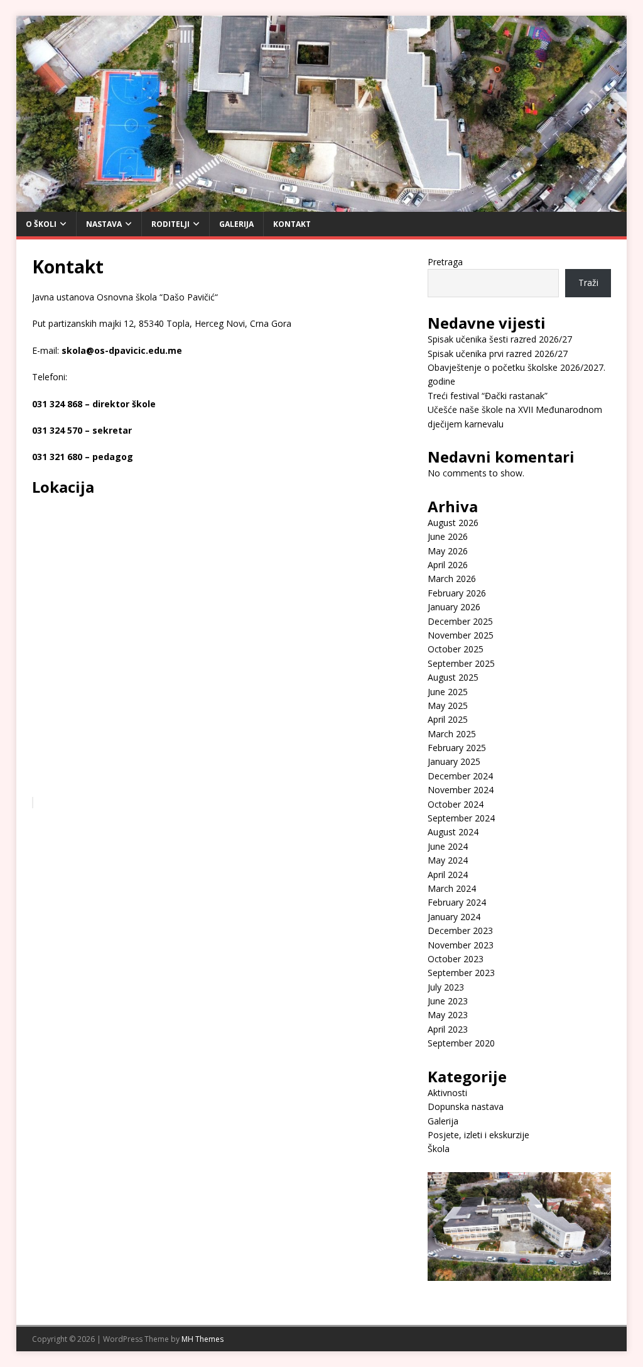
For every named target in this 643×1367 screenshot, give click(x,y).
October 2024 (456, 804)
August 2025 (453, 677)
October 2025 (456, 649)
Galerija (236, 224)
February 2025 (457, 748)
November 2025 (461, 635)
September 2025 (461, 663)
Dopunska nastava (466, 1106)
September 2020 (461, 1043)
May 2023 (448, 1015)
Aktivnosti (447, 1093)
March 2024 (452, 888)
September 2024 (461, 818)
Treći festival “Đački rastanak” (488, 396)
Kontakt (292, 224)
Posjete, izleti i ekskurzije (478, 1135)
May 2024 (448, 860)
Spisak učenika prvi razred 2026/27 (498, 354)
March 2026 (452, 579)
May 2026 (448, 551)
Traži (588, 282)
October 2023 (456, 959)
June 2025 (448, 692)
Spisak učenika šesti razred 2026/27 (500, 339)
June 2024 (448, 846)
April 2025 (448, 719)
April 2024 (448, 875)
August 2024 (453, 832)
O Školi (41, 224)
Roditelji (170, 224)
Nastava (104, 224)
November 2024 (461, 790)
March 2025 (452, 734)
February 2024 (457, 902)
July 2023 (446, 987)
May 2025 (448, 705)
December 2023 (460, 930)
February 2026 (457, 593)
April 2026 (448, 565)
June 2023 (448, 1001)
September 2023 (461, 973)
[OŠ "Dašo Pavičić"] (321, 204)
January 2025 (454, 761)
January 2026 (454, 607)
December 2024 (460, 776)
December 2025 (460, 621)
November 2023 (461, 945)
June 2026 (448, 536)
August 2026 (453, 523)
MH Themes (202, 1339)
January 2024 (454, 917)
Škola (439, 1149)
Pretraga (445, 262)
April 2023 (448, 1029)
